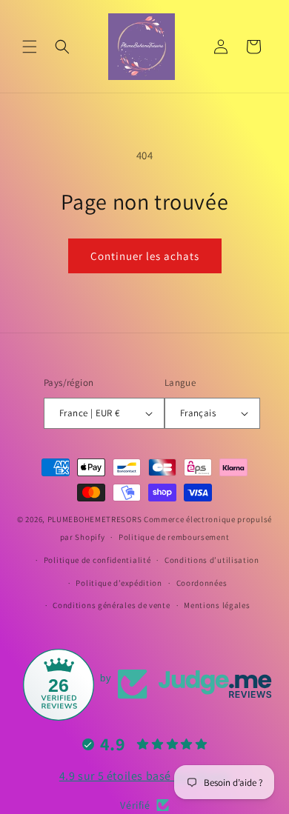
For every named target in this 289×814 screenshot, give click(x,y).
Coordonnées (201, 583)
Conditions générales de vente (111, 605)
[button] (29, 46)
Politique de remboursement (174, 537)
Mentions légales (217, 605)
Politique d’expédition (119, 583)
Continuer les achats (144, 256)
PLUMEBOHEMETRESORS (94, 519)
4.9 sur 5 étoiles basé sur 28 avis (144, 776)
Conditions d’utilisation (212, 560)
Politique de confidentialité (97, 560)
